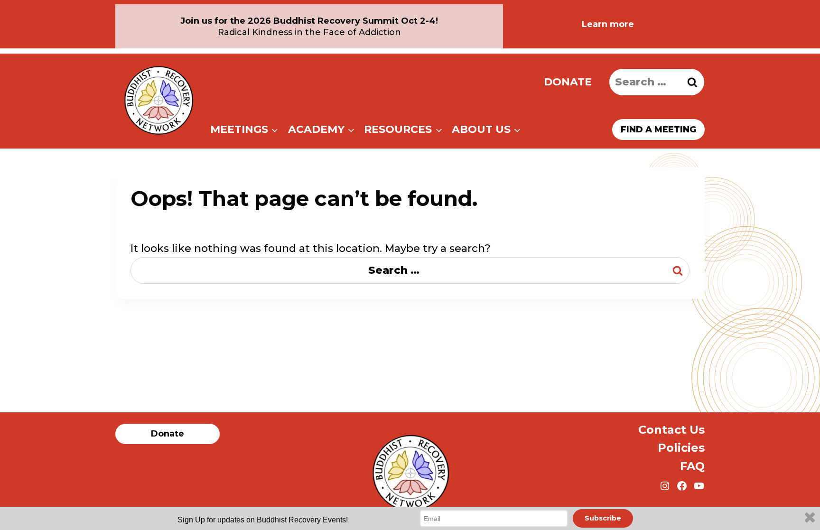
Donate (568, 81)
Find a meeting (658, 129)
